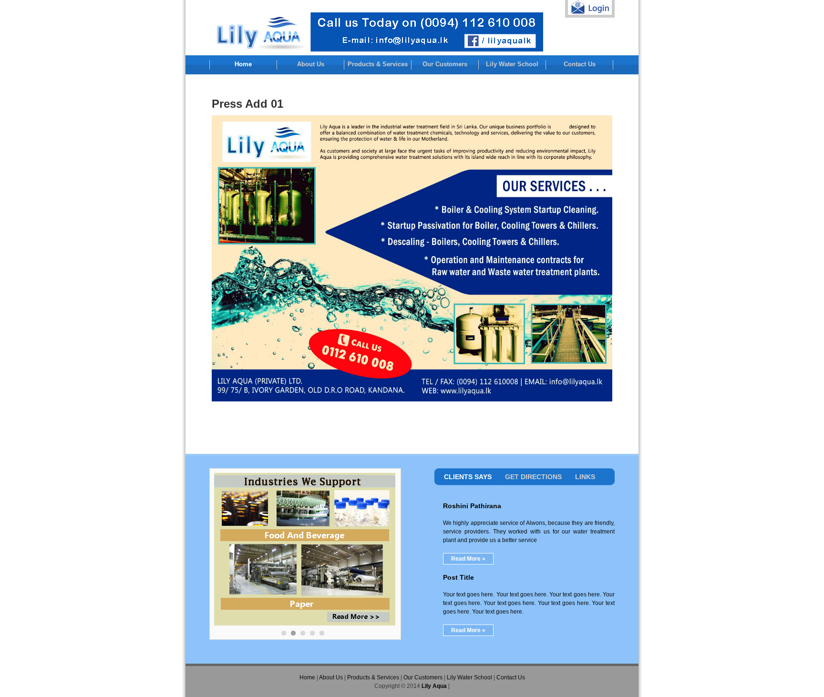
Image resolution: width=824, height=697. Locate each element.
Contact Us (580, 64)
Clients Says (468, 477)
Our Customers (444, 64)
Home (243, 64)
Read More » (468, 558)
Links (585, 477)
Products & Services (378, 64)
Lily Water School (512, 64)
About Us (310, 64)
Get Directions (533, 477)
